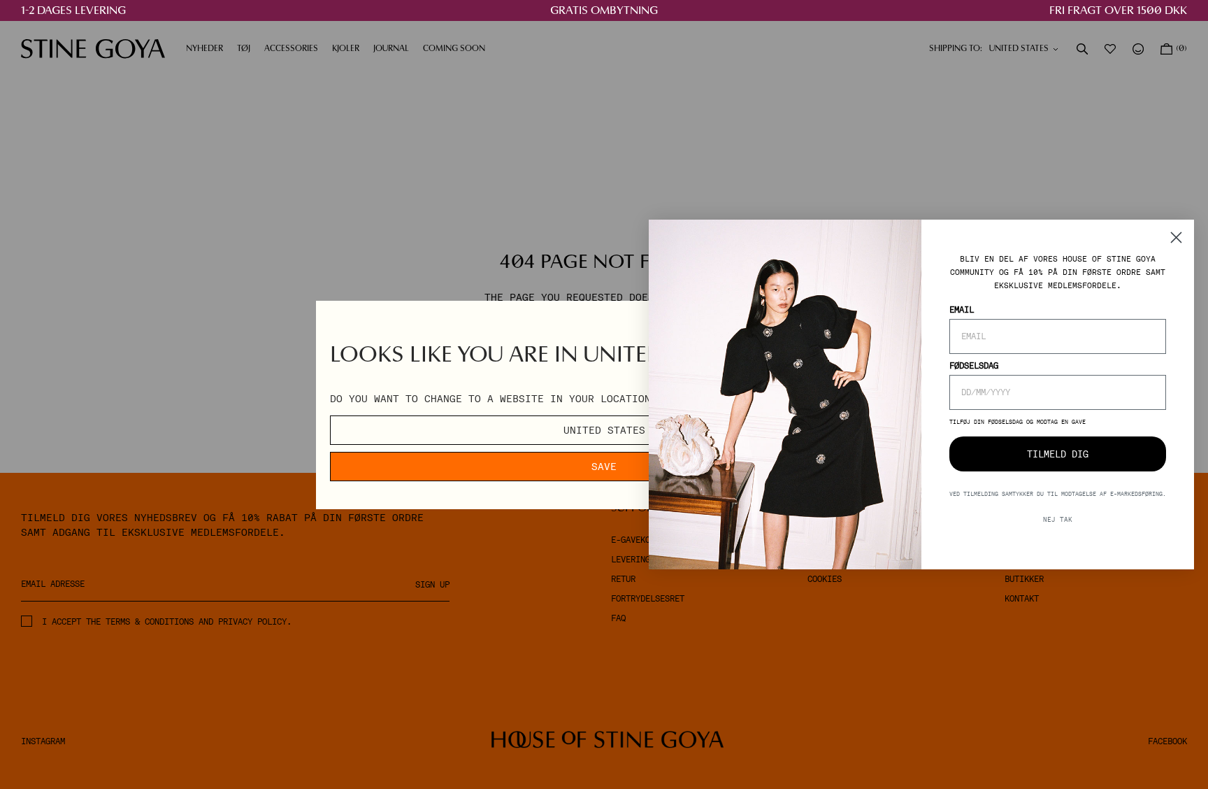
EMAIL (961, 310)
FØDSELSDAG (973, 366)
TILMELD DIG (1057, 454)
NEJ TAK (1057, 520)
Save (604, 466)
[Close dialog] (1176, 237)
